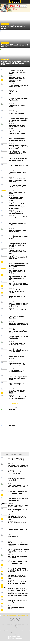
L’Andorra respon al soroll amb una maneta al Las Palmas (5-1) (18, 159)
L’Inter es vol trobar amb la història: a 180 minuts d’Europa (18, 499)
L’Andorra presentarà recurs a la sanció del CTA (17, 192)
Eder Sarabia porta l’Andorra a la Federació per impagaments (17, 212)
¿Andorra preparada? (13, 536)
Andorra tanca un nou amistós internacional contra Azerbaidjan (16, 459)
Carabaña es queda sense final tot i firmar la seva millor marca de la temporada (17, 583)
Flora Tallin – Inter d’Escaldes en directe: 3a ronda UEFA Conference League (17, 517)
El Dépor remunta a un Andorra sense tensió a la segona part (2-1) (18, 85)
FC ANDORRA (11, 69)
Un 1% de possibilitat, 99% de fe (17, 310)
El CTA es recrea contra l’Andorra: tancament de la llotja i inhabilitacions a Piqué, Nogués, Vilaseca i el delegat (17, 206)
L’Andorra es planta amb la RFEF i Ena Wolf (18, 217)
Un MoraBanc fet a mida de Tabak (17, 523)
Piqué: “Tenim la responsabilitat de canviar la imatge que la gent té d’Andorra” (18, 271)
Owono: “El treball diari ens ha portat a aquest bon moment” (18, 350)
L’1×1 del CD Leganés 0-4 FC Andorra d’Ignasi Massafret (18, 337)
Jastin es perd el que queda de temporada (16, 357)
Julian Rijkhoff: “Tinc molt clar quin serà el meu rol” (17, 557)
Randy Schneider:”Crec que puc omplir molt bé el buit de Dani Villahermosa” (18, 594)
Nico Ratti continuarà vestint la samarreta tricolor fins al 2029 (17, 139)
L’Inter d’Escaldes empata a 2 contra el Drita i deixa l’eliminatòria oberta (18, 486)
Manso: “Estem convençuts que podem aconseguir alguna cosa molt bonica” (18, 331)
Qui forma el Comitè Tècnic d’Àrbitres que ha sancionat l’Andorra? (16, 198)
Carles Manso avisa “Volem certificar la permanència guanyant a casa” (18, 397)
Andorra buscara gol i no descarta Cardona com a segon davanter (17, 132)
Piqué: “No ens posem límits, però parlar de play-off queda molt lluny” (17, 589)
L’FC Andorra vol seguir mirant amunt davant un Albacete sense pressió (17, 252)
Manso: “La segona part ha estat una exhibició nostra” (18, 166)
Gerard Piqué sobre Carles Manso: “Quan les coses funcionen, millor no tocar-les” (18, 284)
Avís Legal (16, 627)
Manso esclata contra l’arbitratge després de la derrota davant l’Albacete (17, 245)
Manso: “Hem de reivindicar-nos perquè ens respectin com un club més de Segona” (17, 180)
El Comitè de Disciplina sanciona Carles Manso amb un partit (17, 186)
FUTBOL (4, 625)
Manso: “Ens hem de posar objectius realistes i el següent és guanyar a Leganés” (18, 378)
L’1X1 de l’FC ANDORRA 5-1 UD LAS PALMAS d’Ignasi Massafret (17, 152)
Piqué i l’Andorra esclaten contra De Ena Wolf (18, 224)
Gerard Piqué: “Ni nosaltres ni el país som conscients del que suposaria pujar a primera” (18, 265)
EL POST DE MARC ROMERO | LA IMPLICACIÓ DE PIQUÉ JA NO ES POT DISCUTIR (18, 391)
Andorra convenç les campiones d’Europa (16, 607)
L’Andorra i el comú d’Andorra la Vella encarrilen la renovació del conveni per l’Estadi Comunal (18, 304)
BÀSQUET (15, 625)
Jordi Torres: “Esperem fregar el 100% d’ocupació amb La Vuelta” (18, 506)
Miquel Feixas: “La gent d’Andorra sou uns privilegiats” (17, 601)
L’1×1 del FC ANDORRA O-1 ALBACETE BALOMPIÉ (18, 237)
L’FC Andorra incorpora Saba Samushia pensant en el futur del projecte (17, 72)
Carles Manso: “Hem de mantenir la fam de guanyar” (18, 257)
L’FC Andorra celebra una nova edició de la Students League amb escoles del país (18, 120)
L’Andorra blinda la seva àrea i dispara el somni (16, 317)
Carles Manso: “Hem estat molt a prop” (17, 92)
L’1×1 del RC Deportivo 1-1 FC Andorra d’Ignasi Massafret (18, 99)
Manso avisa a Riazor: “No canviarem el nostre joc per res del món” (18, 112)
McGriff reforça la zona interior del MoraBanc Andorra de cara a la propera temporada (18, 544)
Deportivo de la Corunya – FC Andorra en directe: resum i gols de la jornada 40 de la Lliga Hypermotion (18, 79)
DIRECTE (10, 75)
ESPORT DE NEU (21, 625)
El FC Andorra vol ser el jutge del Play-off (17, 105)
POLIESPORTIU (9, 625)
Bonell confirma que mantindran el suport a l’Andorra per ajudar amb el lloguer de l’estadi (18, 147)
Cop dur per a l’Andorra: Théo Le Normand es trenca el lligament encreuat (17, 126)
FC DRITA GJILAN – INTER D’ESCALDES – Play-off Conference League (18, 492)
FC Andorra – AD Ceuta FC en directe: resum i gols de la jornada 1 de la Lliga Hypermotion (18, 569)
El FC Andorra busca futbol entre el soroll (18, 172)
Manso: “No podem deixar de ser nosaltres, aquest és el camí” (17, 344)
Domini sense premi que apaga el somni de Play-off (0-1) (17, 230)
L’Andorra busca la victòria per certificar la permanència (16, 384)
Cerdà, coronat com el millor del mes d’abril (18, 297)
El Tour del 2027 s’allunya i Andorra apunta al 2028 (17, 479)
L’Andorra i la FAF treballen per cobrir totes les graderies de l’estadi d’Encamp (18, 291)
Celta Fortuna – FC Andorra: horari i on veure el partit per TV (18, 510)
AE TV (26, 625)
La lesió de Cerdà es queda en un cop (17, 529)
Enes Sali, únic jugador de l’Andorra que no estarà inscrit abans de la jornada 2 (18, 465)
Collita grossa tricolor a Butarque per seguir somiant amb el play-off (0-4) (18, 324)
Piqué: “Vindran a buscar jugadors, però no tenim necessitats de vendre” (18, 278)
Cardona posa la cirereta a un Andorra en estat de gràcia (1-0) (17, 364)
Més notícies (15, 403)
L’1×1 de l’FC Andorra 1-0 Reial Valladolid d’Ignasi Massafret (16, 370)
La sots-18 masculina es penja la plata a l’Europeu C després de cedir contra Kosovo (18, 550)
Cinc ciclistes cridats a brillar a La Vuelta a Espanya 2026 (17, 472)
